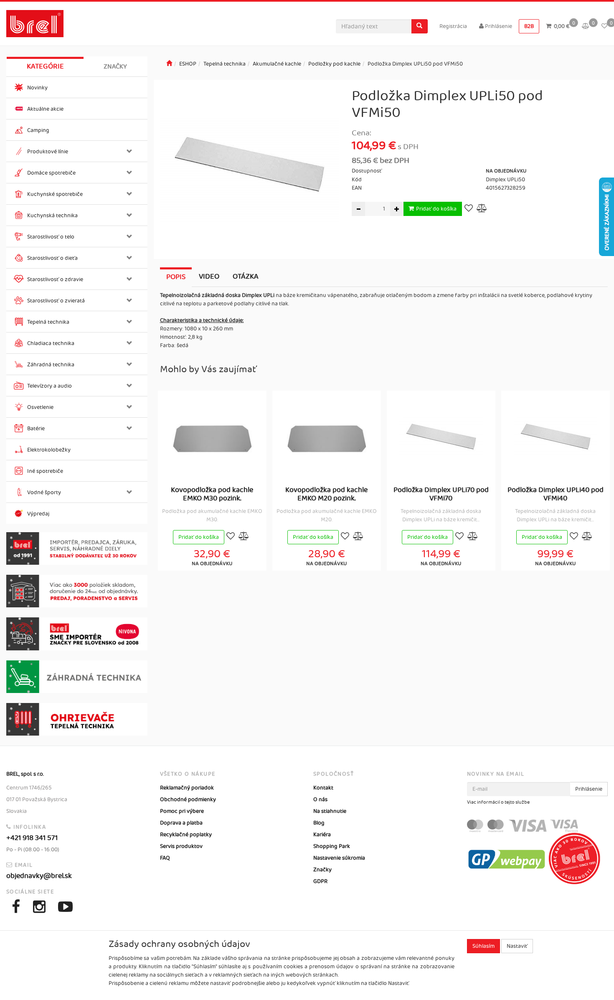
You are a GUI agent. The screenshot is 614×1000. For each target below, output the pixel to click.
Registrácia (453, 26)
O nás (320, 799)
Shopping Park (331, 846)
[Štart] (169, 64)
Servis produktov (181, 846)
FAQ (165, 858)
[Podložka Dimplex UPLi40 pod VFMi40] (555, 438)
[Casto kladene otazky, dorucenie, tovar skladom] (76, 591)
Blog (319, 822)
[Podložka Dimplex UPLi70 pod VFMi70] (441, 438)
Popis (175, 277)
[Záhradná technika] (76, 676)
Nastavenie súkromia (339, 858)
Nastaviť (517, 946)
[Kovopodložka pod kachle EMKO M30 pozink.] (212, 438)
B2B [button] (529, 26)
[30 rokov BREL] (76, 548)
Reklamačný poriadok (187, 787)
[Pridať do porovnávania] (482, 209)
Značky (115, 66)
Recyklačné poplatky (186, 834)
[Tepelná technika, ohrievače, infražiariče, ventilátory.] (76, 719)
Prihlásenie (498, 26)
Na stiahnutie (329, 811)
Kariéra (322, 834)
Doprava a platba (181, 822)
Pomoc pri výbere (182, 811)
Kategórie (45, 66)
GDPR (320, 881)
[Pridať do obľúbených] (468, 209)
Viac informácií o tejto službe (498, 802)
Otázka (246, 276)
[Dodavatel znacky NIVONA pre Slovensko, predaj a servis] (76, 633)
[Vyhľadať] (419, 26)
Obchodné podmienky (188, 799)
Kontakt (323, 787)
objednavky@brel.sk (39, 876)
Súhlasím (483, 946)
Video (209, 276)
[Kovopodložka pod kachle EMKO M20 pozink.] (326, 438)
